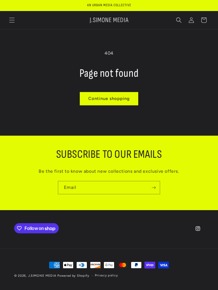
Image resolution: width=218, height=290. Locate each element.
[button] (12, 20)
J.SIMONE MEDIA (42, 276)
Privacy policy (106, 275)
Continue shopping (109, 98)
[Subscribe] (153, 187)
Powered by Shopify (73, 276)
